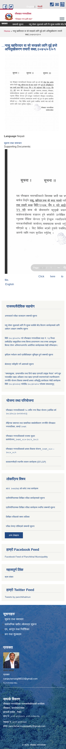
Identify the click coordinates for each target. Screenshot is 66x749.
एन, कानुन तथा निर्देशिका (17, 629)
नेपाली (39, 6)
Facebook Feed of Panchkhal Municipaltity (26, 556)
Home (7, 31)
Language (10, 136)
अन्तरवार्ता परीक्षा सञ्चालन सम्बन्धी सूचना (21, 316)
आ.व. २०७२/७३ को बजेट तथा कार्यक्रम (22, 488)
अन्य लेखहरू (14, 535)
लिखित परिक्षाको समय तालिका (17, 516)
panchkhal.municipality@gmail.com (26, 726)
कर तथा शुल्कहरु (13, 634)
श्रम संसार (9, 577)
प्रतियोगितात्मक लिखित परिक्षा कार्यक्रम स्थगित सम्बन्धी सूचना (30, 507)
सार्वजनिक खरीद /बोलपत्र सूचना (21, 624)
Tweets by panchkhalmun (18, 597)
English (30, 6)
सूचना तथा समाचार (13, 143)
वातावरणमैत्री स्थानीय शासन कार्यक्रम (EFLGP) (26, 462)
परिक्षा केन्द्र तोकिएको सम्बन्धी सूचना (20, 526)
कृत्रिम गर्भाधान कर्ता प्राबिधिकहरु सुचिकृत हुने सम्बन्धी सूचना (29, 354)
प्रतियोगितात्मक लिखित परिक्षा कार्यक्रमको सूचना (25, 498)
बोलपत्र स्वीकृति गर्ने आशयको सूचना (19, 364)
